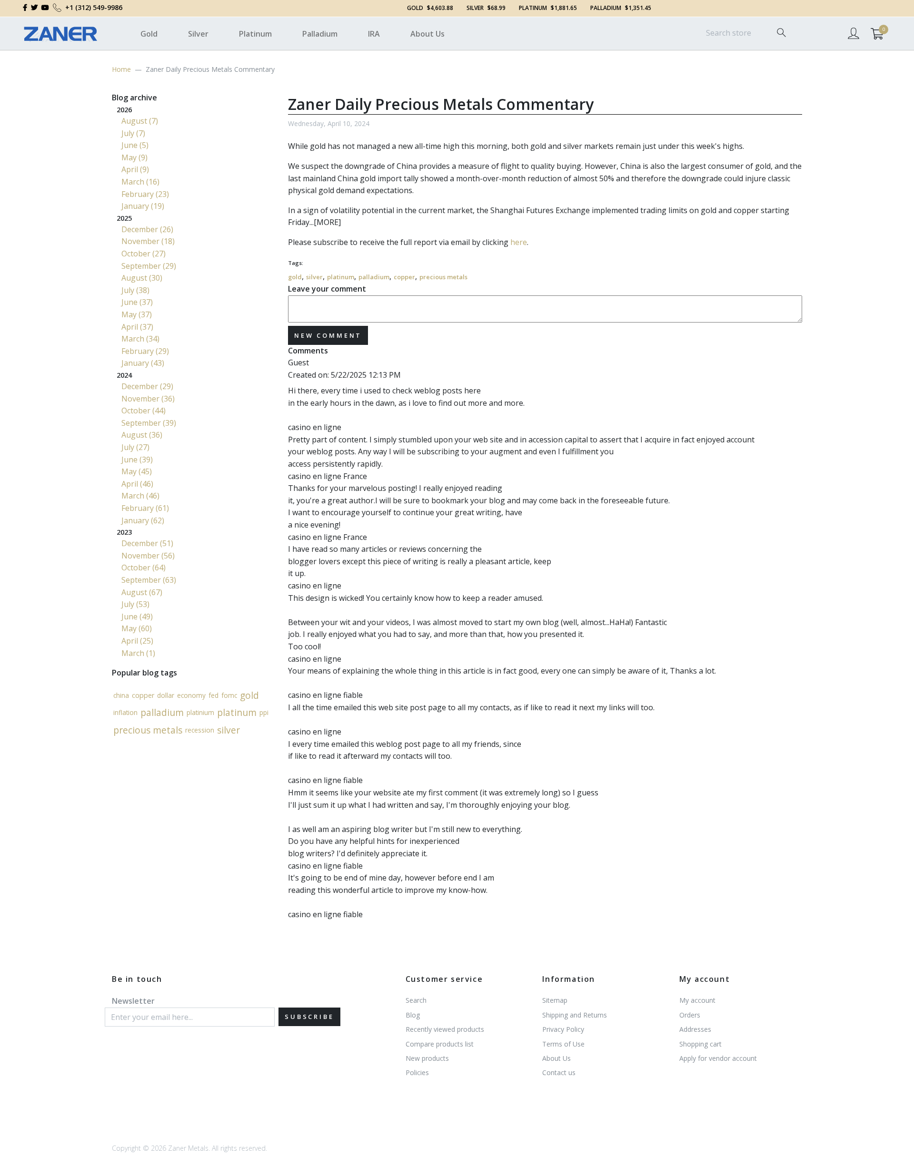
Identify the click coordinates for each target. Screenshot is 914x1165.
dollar (165, 695)
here (518, 242)
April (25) (137, 641)
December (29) (147, 386)
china (121, 695)
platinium (200, 712)
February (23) (145, 194)
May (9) (134, 157)
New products (427, 1058)
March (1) (138, 653)
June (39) (137, 459)
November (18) (148, 241)
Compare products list (440, 1043)
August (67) (141, 592)
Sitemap (554, 1000)
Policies (417, 1072)
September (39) (148, 423)
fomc (229, 695)
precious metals (443, 277)
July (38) (135, 290)
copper (404, 277)
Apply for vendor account (718, 1058)
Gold (149, 34)
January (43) (142, 363)
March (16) (140, 181)
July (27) (135, 447)
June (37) (137, 302)
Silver (198, 34)
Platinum (255, 34)
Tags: (295, 262)
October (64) (143, 567)
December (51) (147, 543)
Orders (689, 1014)
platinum (340, 277)
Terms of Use (563, 1043)
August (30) (141, 278)
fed (214, 695)
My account (697, 1000)
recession (199, 729)
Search (416, 1000)
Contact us (559, 1072)
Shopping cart (700, 1043)
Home (121, 69)
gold (295, 277)
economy (191, 695)
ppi (263, 712)
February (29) (145, 351)
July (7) (133, 133)
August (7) (139, 121)
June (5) (135, 145)
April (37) (137, 327)
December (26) (147, 229)
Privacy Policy (563, 1029)
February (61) (145, 508)
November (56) (148, 555)
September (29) (148, 266)
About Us (427, 34)
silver (314, 277)
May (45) (136, 471)
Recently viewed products (445, 1029)
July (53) (135, 604)
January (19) (142, 206)
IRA (374, 34)
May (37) (136, 314)
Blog (413, 1014)
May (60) (136, 628)
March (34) (140, 338)
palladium (373, 277)
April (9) (135, 169)
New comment (328, 335)
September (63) (148, 580)
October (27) (143, 253)
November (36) (148, 398)
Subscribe (309, 1016)
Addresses (695, 1029)
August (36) (141, 435)
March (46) (140, 495)
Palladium (320, 34)
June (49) (137, 616)
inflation (125, 712)
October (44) (143, 410)
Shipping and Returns (574, 1014)
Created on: (308, 375)
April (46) (137, 484)
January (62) (142, 520)
